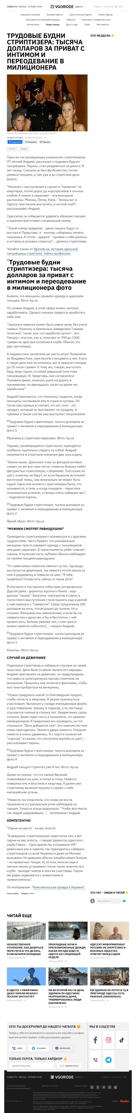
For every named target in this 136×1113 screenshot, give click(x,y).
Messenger (65, 1048)
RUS (120, 7)
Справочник (35, 7)
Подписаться (71, 1066)
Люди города (53, 24)
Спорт (87, 24)
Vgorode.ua (42, 249)
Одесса (79, 1077)
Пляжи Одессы (105, 14)
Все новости (103, 24)
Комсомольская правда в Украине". (59, 887)
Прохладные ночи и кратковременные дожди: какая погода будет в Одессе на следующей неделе (67, 951)
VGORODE (64, 1077)
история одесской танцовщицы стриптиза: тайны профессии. (42, 251)
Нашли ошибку (12, 893)
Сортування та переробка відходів (43, 19)
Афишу (98, 7)
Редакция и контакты (49, 1086)
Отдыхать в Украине (30, 14)
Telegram (41, 1048)
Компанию (108, 7)
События (70, 19)
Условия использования (16, 1086)
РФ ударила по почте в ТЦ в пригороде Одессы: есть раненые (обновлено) (109, 993)
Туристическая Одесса (80, 14)
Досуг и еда (72, 24)
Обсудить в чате (27, 893)
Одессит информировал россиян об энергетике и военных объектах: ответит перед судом (108, 949)
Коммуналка (33, 24)
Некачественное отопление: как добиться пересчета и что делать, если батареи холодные (25, 949)
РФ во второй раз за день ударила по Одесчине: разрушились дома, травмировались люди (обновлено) (66, 997)
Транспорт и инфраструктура (96, 19)
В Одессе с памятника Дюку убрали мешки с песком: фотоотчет (22, 993)
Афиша (22, 7)
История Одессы (55, 14)
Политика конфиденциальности (19, 1088)
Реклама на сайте (81, 1086)
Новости (12, 7)
